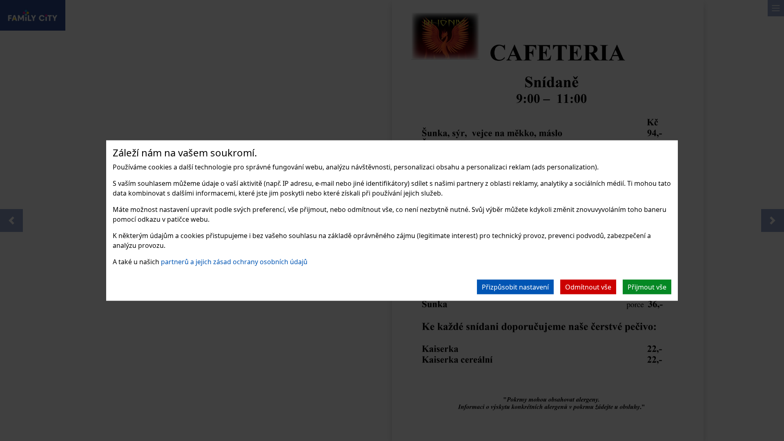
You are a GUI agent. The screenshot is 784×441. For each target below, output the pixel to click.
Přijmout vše (647, 286)
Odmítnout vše (588, 286)
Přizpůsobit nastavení (515, 286)
